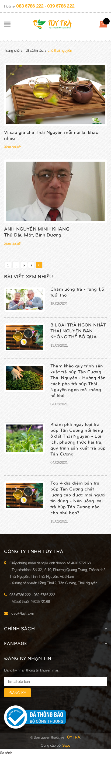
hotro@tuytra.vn (21, 613)
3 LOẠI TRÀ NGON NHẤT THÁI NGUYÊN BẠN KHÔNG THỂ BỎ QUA (78, 330)
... (16, 265)
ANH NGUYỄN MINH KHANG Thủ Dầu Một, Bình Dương (37, 231)
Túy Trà (72, 737)
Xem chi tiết (12, 147)
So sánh (6, 752)
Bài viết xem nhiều (28, 276)
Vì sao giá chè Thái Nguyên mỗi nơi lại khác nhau (51, 135)
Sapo (66, 745)
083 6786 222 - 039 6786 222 (45, 6)
